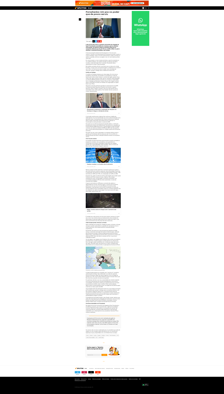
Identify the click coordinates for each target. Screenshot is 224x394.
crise (117, 335)
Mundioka (91, 368)
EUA (96, 337)
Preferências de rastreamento (80, 380)
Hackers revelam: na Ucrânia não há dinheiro (100, 164)
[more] (119, 113)
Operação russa (109, 368)
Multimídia (132, 368)
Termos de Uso (84, 379)
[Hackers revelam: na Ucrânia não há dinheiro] (103, 155)
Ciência (126, 368)
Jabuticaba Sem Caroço (100, 368)
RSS (140, 379)
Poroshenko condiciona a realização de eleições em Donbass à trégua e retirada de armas (101, 110)
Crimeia (107, 335)
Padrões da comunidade (133, 379)
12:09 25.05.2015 (89, 16)
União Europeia (101, 337)
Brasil (123, 368)
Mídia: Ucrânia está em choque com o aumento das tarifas (101, 210)
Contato (89, 379)
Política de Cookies (105, 379)
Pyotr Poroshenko (113, 335)
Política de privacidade (96, 379)
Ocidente (103, 335)
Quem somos (77, 379)
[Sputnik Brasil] (81, 9)
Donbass (99, 335)
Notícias (91, 335)
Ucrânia (95, 335)
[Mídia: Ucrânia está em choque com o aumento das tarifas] (103, 200)
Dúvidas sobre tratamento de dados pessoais (119, 379)
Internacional (117, 368)
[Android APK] (145, 385)
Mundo (87, 335)
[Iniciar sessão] (146, 8)
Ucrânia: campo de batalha (90, 337)
